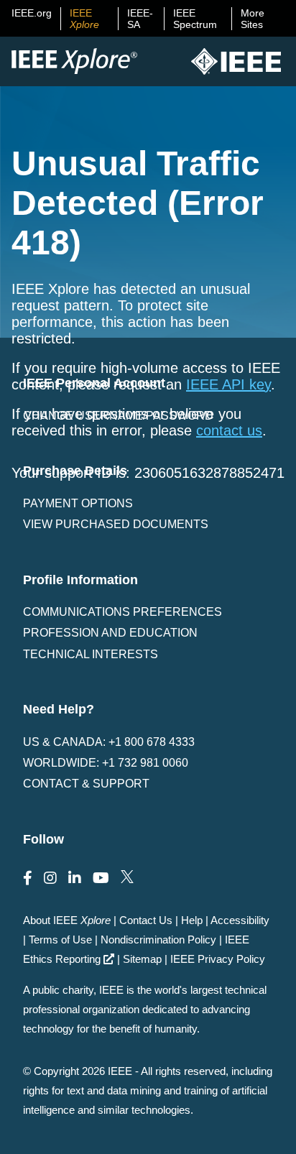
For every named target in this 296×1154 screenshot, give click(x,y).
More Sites (252, 18)
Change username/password (118, 416)
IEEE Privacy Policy (217, 959)
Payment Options (78, 503)
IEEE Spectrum (195, 18)
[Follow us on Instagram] (50, 878)
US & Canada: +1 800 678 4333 (109, 742)
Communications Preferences (122, 612)
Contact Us (145, 920)
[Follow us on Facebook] (27, 878)
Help (192, 920)
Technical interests (90, 654)
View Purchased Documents (115, 524)
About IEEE (67, 920)
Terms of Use (60, 939)
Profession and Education (110, 633)
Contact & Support (86, 783)
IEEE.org (31, 13)
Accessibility (240, 920)
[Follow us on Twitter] (127, 878)
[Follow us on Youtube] (101, 878)
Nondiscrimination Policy (158, 939)
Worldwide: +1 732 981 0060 (105, 763)
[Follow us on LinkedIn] (74, 878)
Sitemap (142, 959)
